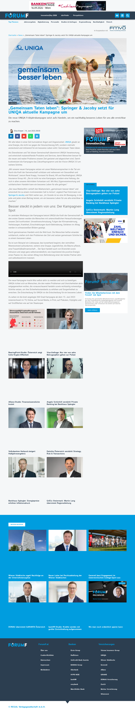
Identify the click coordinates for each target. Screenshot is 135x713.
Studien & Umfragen (69, 22)
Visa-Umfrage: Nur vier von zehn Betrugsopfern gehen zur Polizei (61, 353)
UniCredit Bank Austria (80, 660)
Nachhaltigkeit (98, 22)
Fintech (109, 22)
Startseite (12, 35)
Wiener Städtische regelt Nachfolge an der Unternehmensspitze (25, 576)
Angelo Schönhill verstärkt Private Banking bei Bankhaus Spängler (62, 403)
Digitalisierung (43, 22)
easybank (74, 684)
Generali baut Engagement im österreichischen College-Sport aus (104, 576)
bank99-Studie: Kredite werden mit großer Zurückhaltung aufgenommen (65, 628)
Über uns (44, 650)
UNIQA (68, 142)
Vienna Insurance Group (110, 650)
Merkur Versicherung (109, 689)
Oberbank (74, 670)
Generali (104, 665)
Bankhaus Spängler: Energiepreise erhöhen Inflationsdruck (23, 502)
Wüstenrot (105, 694)
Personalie (55, 22)
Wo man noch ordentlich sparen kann (106, 627)
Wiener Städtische (108, 660)
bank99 (73, 679)
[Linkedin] (122, 15)
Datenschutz (45, 660)
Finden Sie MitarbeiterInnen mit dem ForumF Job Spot (102, 294)
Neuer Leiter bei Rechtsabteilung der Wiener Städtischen (65, 576)
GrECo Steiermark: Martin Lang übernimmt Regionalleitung (61, 502)
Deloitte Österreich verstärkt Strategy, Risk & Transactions (64, 452)
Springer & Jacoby (16, 195)
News (20, 35)
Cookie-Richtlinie (47, 655)
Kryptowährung (85, 22)
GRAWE (104, 674)
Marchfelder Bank (77, 689)
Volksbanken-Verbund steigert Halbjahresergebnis (21, 452)
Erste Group (75, 650)
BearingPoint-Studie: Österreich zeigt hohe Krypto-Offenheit (25, 353)
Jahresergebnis (30, 22)
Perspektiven (78, 15)
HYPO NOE (75, 674)
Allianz (103, 670)
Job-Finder (65, 15)
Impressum (45, 665)
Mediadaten (45, 670)
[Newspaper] (117, 15)
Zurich (103, 684)
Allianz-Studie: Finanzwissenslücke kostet (24, 403)
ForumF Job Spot (101, 282)
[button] (128, 15)
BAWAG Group (76, 665)
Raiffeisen (74, 655)
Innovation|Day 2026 (49, 15)
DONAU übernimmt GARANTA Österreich (26, 627)
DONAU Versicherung (109, 679)
